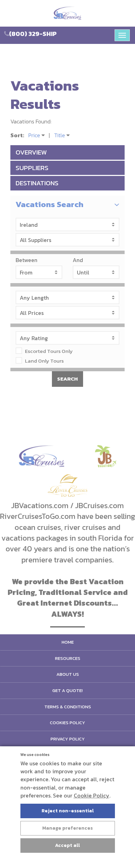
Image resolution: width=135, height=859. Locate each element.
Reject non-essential (68, 810)
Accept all (67, 845)
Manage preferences (67, 828)
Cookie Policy (91, 795)
